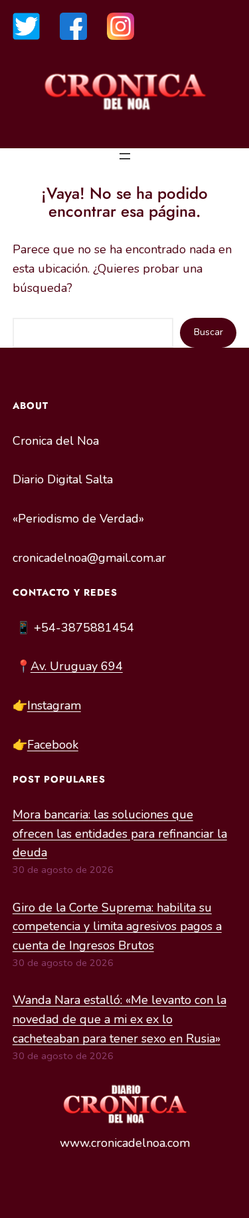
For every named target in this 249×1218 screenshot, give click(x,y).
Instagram (54, 705)
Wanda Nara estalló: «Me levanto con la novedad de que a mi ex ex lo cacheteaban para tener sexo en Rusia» (119, 1019)
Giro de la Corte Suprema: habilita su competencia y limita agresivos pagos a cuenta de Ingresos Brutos (117, 927)
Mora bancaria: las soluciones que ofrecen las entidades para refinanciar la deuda (120, 833)
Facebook (52, 745)
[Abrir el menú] (125, 156)
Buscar (208, 332)
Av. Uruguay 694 (77, 666)
